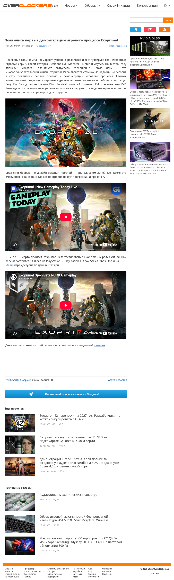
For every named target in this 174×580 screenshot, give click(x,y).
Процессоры (30, 568)
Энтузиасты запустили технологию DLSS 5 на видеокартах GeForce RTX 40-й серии (73, 439)
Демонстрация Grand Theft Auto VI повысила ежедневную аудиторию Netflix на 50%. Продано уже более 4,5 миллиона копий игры (79, 462)
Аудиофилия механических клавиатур (68, 495)
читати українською (118, 46)
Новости (71, 5)
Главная (9, 568)
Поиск (168, 20)
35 (58, 500)
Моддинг (92, 574)
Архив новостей (117, 380)
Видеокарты (30, 574)
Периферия (53, 576)
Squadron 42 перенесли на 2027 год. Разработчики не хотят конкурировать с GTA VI (80, 417)
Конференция (147, 5)
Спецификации (118, 5)
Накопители (79, 568)
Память (27, 576)
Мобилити (93, 576)
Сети (90, 568)
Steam (9, 265)
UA (152, 573)
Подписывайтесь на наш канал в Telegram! (72, 394)
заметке (99, 345)
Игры (75, 576)
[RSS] (164, 29)
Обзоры (91, 5)
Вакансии (107, 574)
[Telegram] (135, 29)
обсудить (43, 46)
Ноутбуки (77, 571)
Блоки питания (55, 574)
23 (58, 525)
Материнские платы (34, 571)
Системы (77, 574)
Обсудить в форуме (19, 380)
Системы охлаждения (58, 568)
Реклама (106, 571)
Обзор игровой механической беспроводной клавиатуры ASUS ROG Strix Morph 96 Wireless (74, 518)
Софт (90, 571)
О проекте (107, 568)
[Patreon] (150, 29)
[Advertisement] (66, 23)
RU (157, 573)
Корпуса (51, 571)
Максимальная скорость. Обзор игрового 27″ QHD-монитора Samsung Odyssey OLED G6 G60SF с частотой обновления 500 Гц (81, 542)
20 (63, 446)
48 (58, 550)
